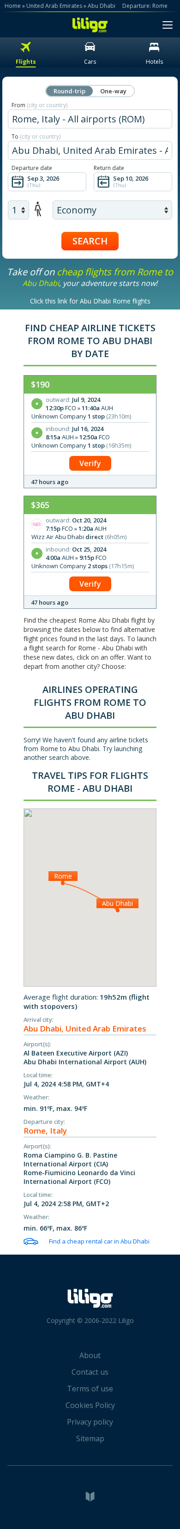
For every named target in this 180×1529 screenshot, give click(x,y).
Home (13, 6)
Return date (109, 168)
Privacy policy (90, 1422)
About (90, 1355)
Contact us (90, 1372)
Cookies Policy (90, 1405)
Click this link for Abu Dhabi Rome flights (90, 301)
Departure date (32, 168)
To (36, 136)
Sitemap (90, 1438)
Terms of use (90, 1388)
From (39, 105)
